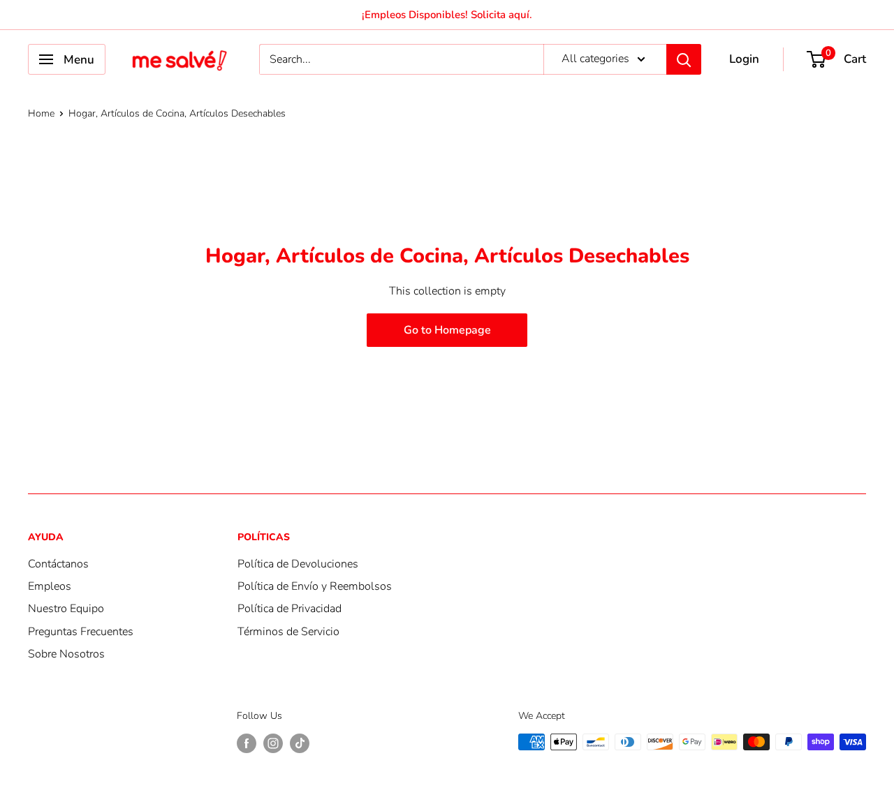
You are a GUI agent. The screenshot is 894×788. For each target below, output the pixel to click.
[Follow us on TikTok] (299, 743)
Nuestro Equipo (66, 608)
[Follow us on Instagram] (273, 743)
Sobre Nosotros (66, 654)
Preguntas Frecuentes (80, 631)
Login (744, 59)
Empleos (49, 586)
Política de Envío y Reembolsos (314, 586)
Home (41, 113)
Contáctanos (58, 564)
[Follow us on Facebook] (246, 743)
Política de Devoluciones (297, 564)
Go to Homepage (447, 330)
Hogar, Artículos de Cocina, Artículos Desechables (177, 113)
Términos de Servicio (288, 631)
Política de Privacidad (289, 608)
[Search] (683, 59)
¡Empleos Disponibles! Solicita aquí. (447, 15)
